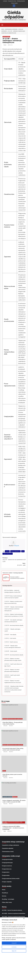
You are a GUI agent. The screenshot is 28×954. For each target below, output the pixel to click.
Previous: (14, 559)
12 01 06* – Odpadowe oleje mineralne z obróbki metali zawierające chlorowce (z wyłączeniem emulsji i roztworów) (13, 689)
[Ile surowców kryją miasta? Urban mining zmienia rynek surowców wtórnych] (14, 738)
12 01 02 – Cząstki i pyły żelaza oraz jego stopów (13, 665)
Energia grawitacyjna (7, 862)
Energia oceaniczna (7, 865)
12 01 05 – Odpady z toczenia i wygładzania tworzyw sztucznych (12, 681)
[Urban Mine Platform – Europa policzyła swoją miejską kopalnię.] (14, 712)
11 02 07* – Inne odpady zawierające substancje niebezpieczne (13, 621)
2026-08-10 (9, 831)
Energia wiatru (5, 872)
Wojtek (5, 44)
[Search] (26, 24)
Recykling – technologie (8, 899)
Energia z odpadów (7, 881)
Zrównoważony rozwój (7, 851)
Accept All (14, 943)
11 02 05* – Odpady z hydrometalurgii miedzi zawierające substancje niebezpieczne (13, 609)
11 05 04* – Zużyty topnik (10, 651)
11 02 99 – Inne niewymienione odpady (13, 625)
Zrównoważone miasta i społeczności (15, 718)
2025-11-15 (10, 44)
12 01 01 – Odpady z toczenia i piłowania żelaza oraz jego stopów (13, 659)
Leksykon (5, 1)
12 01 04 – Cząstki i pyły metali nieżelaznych (13, 676)
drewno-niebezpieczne (15, 551)
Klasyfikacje (5, 892)
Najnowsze (5, 744)
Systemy (4, 896)
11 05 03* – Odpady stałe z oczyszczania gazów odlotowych (13, 646)
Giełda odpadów (14, 14)
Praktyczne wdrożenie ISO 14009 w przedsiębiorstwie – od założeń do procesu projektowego (13, 828)
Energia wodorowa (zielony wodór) (10, 878)
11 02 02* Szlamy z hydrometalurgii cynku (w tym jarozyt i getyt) (13, 597)
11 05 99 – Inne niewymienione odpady (13, 655)
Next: (21, 564)
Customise (14, 947)
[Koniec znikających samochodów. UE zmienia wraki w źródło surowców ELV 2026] (14, 790)
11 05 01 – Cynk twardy (10, 638)
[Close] (25, 918)
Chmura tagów (14, 3)
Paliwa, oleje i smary (7, 902)
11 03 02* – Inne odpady (10, 634)
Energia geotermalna (7, 859)
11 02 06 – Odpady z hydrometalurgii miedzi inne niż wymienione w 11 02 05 (13, 615)
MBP (23, 551)
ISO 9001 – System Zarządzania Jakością (12, 910)
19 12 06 (7, 551)
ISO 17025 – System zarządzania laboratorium (13, 916)
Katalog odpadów (21, 1)
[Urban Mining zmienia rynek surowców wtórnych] (14, 764)
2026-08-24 (11, 725)
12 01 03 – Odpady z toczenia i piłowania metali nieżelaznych (13, 670)
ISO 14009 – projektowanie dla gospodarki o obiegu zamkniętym (12, 822)
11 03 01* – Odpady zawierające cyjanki (12, 630)
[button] (2, 25)
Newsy (4, 770)
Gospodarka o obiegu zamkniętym (10, 845)
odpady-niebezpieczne (7, 553)
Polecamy (5, 718)
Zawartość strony (12, 1)
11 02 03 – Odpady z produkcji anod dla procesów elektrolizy (13, 602)
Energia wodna (5, 875)
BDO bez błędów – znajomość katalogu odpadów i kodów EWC (13, 591)
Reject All (14, 950)
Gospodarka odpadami (7, 796)
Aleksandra (5, 725)
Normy (3, 889)
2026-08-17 (11, 803)
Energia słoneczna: (7, 869)
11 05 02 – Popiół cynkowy (11, 642)
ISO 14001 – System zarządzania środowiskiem (13, 913)
